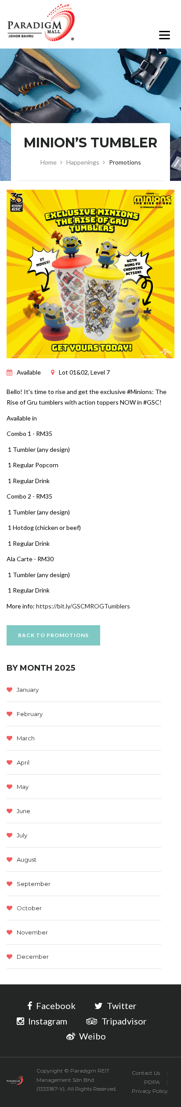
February (30, 713)
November (32, 932)
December (33, 956)
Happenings (82, 162)
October (29, 908)
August (26, 859)
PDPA (152, 1082)
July (22, 835)
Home (48, 162)
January (28, 689)
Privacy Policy (150, 1091)
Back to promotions (53, 635)
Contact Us (146, 1072)
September (34, 883)
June (23, 810)
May (23, 786)
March (26, 738)
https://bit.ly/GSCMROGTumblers (83, 606)
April (23, 762)
